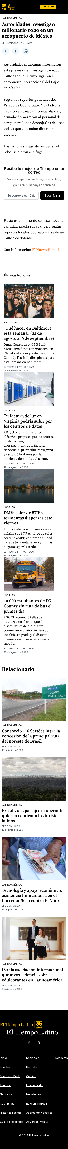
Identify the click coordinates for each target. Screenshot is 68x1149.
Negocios (6, 1094)
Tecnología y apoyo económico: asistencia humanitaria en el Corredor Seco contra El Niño (32, 895)
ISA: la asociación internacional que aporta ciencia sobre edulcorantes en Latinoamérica (32, 975)
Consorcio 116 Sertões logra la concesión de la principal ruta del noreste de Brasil (31, 736)
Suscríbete (48, 6)
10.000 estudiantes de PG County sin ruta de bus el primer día (27, 606)
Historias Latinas (10, 1112)
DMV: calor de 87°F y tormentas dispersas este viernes (28, 518)
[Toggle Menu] (62, 7)
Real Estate (7, 1103)
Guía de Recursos (11, 1121)
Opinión (31, 1076)
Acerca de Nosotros (39, 1112)
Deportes (32, 1067)
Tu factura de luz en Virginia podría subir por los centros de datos (28, 421)
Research (61, 1057)
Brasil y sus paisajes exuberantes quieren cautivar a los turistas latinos (33, 815)
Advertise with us (37, 1121)
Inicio (3, 1057)
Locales (9, 410)
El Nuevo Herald (45, 249)
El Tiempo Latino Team (17, 43)
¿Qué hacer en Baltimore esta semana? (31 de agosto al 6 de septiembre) (29, 333)
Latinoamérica (12, 18)
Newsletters (34, 1094)
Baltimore (11, 322)
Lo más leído (34, 1085)
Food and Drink (10, 1076)
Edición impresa (36, 1103)
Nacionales (33, 1057)
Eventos (5, 1085)
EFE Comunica (11, 746)
